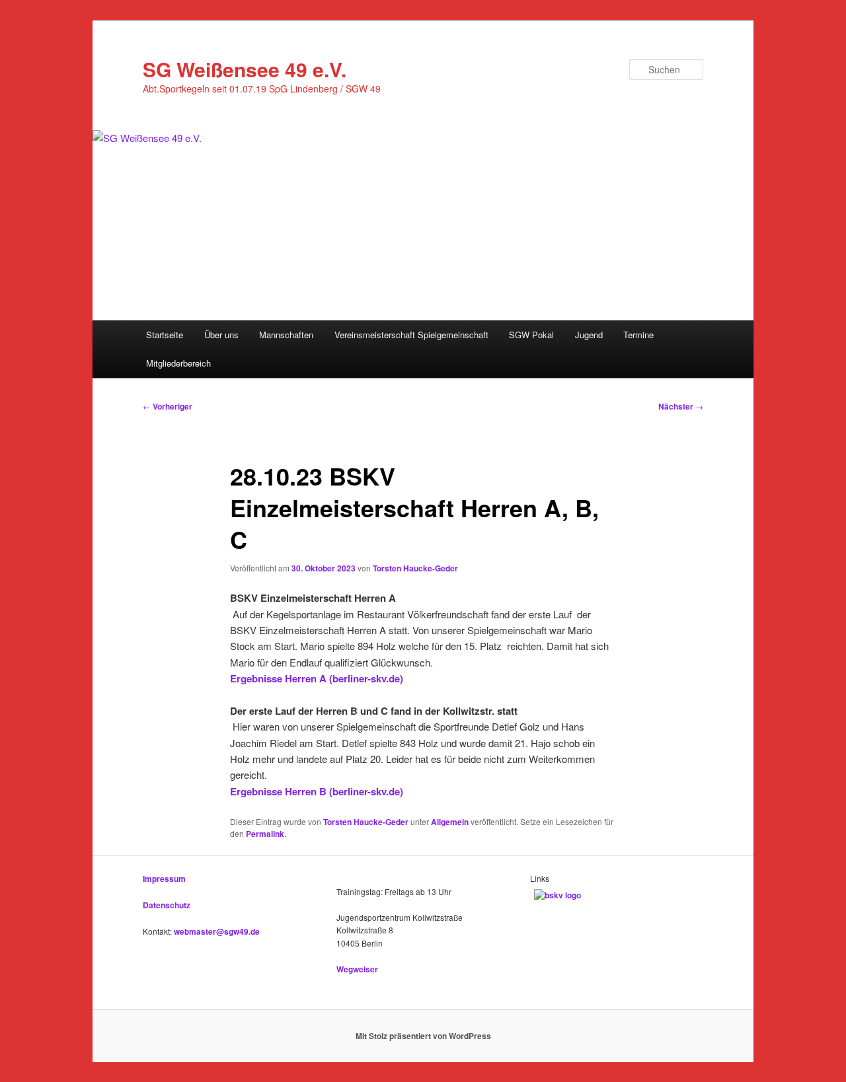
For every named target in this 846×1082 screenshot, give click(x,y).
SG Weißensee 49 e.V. (244, 69)
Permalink (265, 834)
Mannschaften (286, 334)
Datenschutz (166, 905)
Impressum (164, 878)
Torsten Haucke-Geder (415, 568)
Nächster (680, 406)
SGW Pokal (531, 334)
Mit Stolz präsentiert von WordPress (423, 1036)
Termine (638, 334)
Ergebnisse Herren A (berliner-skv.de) (316, 678)
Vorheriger (167, 406)
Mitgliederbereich (178, 363)
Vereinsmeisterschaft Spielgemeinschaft (411, 334)
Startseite (164, 334)
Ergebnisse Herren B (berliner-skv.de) (316, 791)
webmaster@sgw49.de (217, 931)
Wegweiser (357, 969)
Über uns (221, 334)
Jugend (589, 334)
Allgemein (450, 822)
